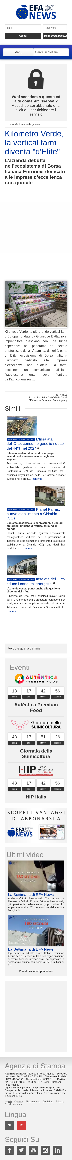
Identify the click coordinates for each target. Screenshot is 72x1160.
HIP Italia (36, 796)
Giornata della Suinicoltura (36, 753)
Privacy (60, 1101)
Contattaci (48, 1101)
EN (9, 1125)
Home (8, 124)
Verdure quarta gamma (27, 124)
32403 (19, 1096)
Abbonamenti (33, 1101)
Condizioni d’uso (14, 1104)
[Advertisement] (36, 240)
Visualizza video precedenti (36, 971)
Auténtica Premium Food (36, 707)
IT (21, 1125)
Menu (18, 52)
